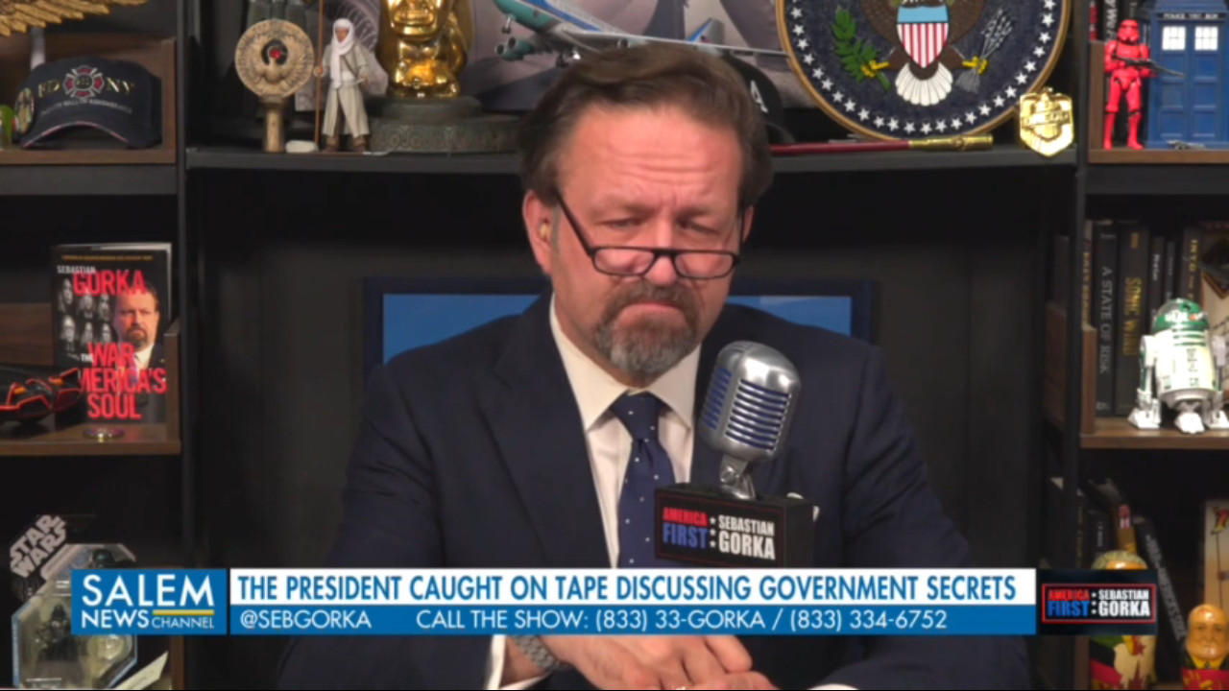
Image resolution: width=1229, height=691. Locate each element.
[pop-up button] (1167, 660)
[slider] (614, 629)
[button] (30, 660)
